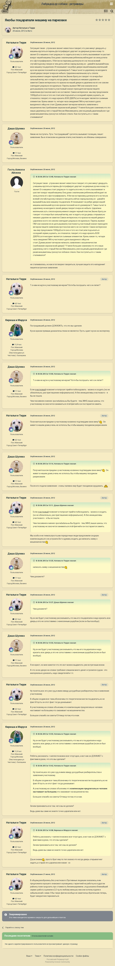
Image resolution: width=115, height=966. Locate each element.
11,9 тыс (17, 344)
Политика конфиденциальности (58, 956)
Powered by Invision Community (57, 962)
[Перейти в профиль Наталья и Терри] (8, 30)
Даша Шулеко (16, 128)
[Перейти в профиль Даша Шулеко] (16, 138)
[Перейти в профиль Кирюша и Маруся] (16, 330)
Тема (37, 956)
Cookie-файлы (82, 956)
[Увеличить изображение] (101, 422)
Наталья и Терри (27, 28)
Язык (28, 956)
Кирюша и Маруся (16, 320)
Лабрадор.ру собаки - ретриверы (62, 4)
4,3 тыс (17, 67)
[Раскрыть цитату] (34, 177)
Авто (29, 31)
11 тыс (18, 153)
